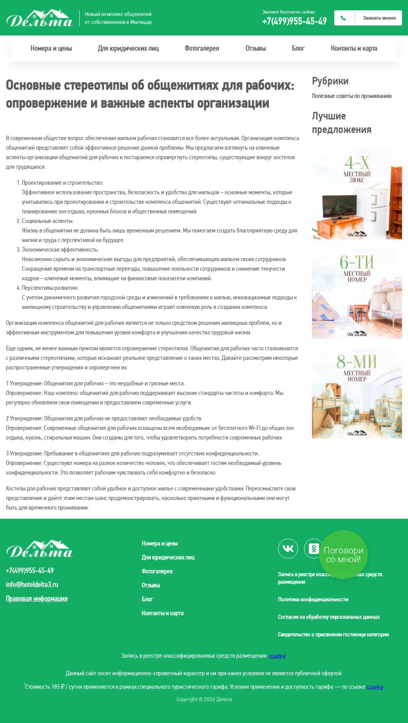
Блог (298, 48)
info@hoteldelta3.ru (32, 584)
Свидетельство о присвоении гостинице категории (333, 634)
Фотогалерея (202, 48)
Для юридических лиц (128, 48)
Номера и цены (51, 48)
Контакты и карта (354, 48)
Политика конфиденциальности (313, 599)
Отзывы (256, 48)
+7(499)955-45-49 (295, 21)
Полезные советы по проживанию (352, 96)
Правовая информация (37, 598)
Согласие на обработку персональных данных (329, 616)
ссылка (277, 655)
